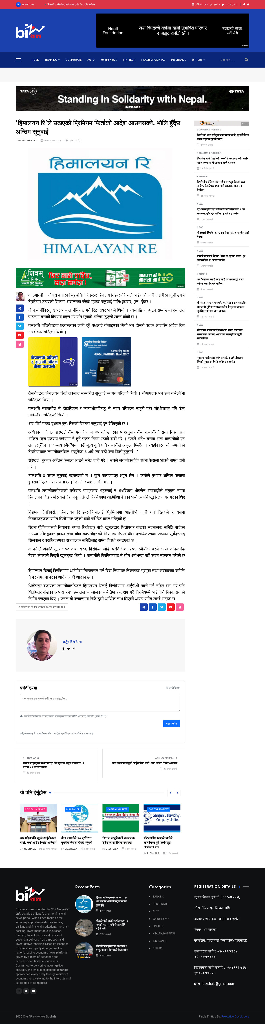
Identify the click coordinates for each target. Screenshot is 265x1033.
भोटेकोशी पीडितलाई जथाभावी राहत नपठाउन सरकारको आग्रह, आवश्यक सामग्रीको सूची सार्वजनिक (219, 334)
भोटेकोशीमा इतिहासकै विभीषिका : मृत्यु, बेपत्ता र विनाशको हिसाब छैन (71, 4)
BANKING (51, 59)
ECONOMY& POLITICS (209, 129)
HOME (35, 59)
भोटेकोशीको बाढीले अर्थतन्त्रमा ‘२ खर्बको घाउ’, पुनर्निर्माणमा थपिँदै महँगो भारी (112, 924)
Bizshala (29, 849)
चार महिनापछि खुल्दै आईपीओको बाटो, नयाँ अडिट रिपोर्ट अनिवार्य (144, 763)
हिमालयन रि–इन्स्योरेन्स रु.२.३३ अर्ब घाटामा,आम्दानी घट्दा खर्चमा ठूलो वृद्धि (112, 901)
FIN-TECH (129, 59)
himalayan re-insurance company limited (42, 606)
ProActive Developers (235, 1016)
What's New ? (109, 59)
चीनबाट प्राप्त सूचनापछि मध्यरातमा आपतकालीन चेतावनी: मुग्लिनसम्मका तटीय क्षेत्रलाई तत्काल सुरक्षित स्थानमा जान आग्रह (221, 307)
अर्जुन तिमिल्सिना (72, 642)
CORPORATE (73, 59)
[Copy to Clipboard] (20, 344)
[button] (170, 793)
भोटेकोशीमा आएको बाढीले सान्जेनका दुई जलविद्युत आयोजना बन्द (116, 842)
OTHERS (197, 59)
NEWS (200, 204)
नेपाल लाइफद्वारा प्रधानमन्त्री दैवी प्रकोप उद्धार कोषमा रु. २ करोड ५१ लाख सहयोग (54, 765)
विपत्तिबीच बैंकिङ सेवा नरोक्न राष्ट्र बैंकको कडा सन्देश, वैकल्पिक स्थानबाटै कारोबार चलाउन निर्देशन (221, 186)
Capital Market (26, 140)
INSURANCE (178, 59)
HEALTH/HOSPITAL (153, 59)
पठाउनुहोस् (171, 723)
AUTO (91, 59)
